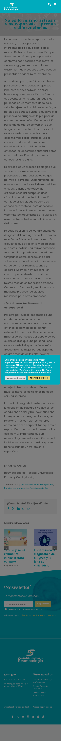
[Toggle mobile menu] (55, 4)
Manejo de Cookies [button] (16, 378)
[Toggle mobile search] (49, 4)
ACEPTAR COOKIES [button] (39, 378)
